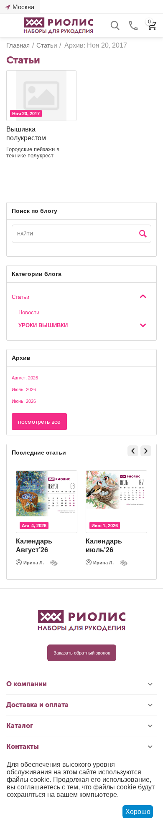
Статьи (20, 297)
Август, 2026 (25, 377)
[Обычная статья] (54, 563)
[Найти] (143, 234)
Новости (28, 312)
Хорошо (137, 811)
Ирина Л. (33, 562)
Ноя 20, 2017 (26, 113)
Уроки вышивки (43, 325)
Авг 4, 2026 (34, 525)
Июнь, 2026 (24, 401)
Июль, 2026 (24, 389)
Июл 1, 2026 (105, 525)
